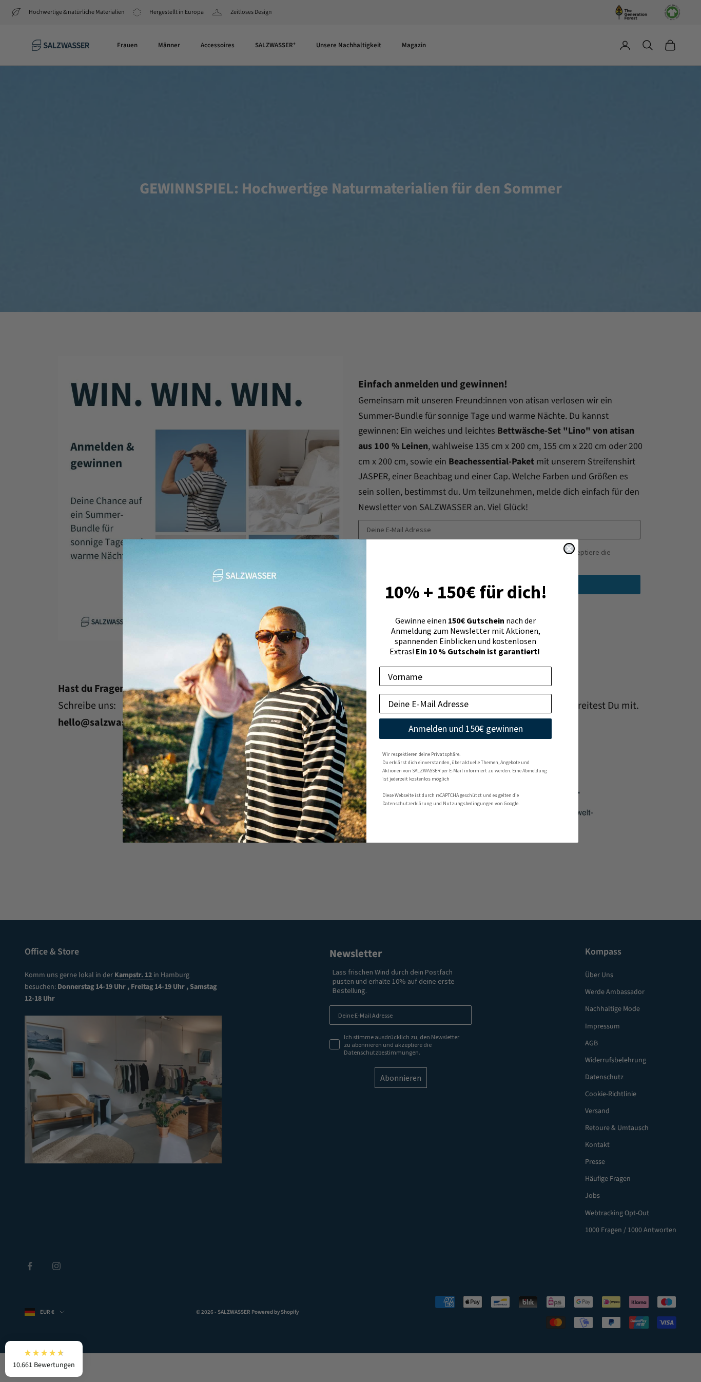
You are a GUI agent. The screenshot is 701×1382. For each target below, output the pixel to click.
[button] (44, 1359)
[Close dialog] (569, 548)
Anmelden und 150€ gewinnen (465, 728)
